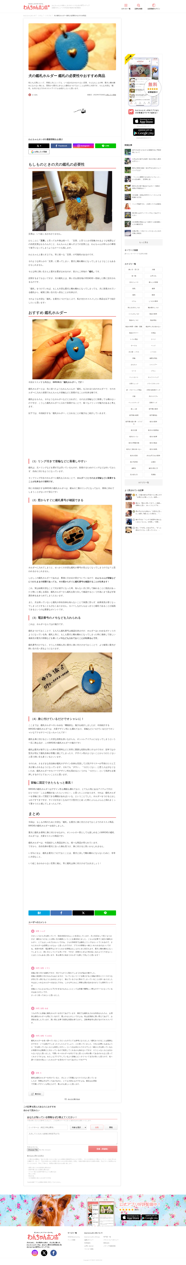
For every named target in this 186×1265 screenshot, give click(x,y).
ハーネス (153, 352)
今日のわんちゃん (74, 1237)
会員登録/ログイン (154, 9)
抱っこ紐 (134, 409)
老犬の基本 (153, 422)
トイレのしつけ (134, 314)
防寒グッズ (153, 403)
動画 (153, 295)
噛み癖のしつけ (153, 307)
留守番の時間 (133, 415)
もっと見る (143, 242)
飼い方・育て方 (134, 269)
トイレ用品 (134, 339)
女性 (97, 1127)
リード (134, 371)
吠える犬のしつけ (134, 307)
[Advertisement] (50, 115)
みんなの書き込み (74, 1099)
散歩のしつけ (133, 320)
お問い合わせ (89, 1246)
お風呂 (153, 462)
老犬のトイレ (133, 436)
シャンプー (153, 364)
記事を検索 (138, 9)
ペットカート (133, 377)
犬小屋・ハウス (134, 352)
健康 (153, 288)
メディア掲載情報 (109, 1246)
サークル (134, 345)
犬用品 (153, 333)
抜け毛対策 (134, 462)
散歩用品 (153, 320)
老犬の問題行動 (134, 443)
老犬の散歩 (153, 443)
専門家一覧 (107, 1237)
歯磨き (134, 468)
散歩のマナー (133, 333)
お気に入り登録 (110, 95)
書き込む (38, 1094)
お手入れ (153, 276)
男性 (111, 1127)
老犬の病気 (153, 449)
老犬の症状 (134, 455)
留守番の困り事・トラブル (134, 423)
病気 (133, 288)
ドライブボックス (153, 383)
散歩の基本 (153, 314)
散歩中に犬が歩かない (153, 326)
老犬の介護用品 (153, 430)
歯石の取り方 (153, 468)
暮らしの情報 (153, 282)
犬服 (133, 396)
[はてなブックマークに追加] (39, 912)
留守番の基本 (153, 409)
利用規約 (87, 1243)
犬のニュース (133, 282)
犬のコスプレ (153, 396)
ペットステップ (134, 403)
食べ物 (134, 276)
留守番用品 (153, 415)
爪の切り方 (134, 474)
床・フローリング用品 (133, 390)
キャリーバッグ (153, 377)
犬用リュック (133, 383)
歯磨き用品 (153, 358)
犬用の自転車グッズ (153, 390)
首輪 (133, 358)
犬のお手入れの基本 (153, 455)
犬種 (153, 269)
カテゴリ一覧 (125, 9)
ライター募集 (89, 1249)
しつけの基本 (153, 301)
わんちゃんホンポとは (92, 1237)
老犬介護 (134, 430)
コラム (134, 301)
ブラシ (153, 371)
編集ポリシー (89, 1240)
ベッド (153, 345)
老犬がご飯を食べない (133, 449)
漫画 (133, 295)
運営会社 (106, 1243)
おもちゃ (134, 364)
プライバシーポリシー (111, 1240)
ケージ (153, 339)
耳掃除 (153, 474)
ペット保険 (71, 1240)
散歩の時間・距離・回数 (134, 326)
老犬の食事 (153, 436)
